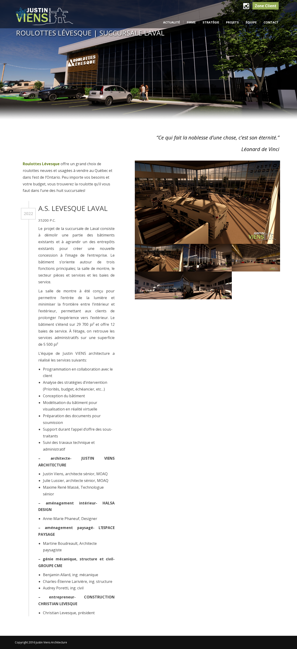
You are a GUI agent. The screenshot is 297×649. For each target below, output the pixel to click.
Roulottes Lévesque (41, 163)
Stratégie (211, 22)
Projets (232, 22)
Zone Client (265, 5)
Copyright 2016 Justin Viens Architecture (41, 642)
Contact (271, 22)
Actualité (171, 22)
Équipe (251, 22)
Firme (191, 22)
